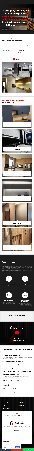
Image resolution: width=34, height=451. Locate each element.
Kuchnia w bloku (17, 149)
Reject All (11, 447)
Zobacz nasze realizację (6, 58)
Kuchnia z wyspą (17, 174)
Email (20, 400)
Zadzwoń (17, 58)
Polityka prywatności (16, 417)
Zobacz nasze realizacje (6, 29)
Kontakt (26, 415)
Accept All (17, 447)
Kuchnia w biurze (17, 125)
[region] (11, 444)
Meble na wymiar (20, 415)
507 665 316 (18, 59)
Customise (5, 447)
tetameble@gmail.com (18, 340)
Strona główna (7, 415)
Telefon (4, 400)
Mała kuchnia (17, 199)
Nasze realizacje (13, 415)
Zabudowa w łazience (17, 248)
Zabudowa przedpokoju (17, 223)
